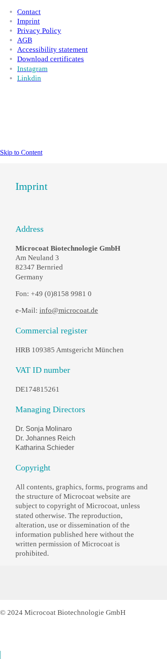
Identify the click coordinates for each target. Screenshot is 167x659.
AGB (24, 40)
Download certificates (50, 59)
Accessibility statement (52, 49)
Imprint (28, 21)
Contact (29, 12)
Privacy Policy (39, 31)
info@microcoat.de (68, 310)
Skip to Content (21, 152)
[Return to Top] (0, 655)
